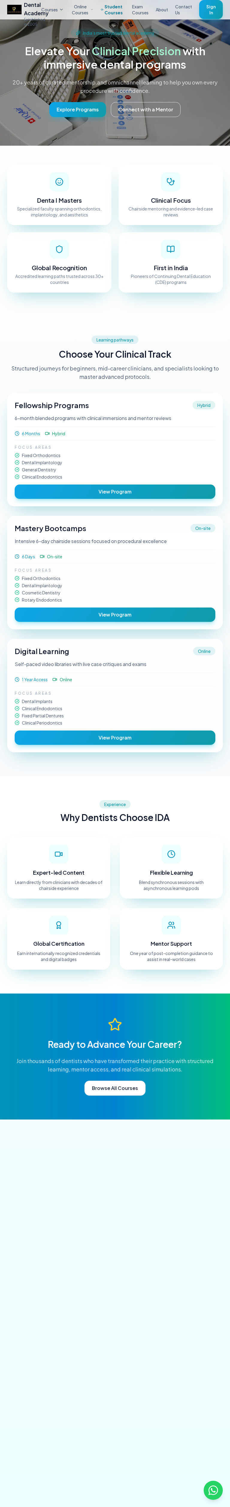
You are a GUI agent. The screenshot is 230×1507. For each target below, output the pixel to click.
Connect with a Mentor (145, 109)
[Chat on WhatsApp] (213, 1490)
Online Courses (80, 9)
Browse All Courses (115, 1088)
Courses (49, 9)
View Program (115, 491)
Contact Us (183, 9)
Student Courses (114, 9)
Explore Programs (78, 109)
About (162, 9)
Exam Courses (140, 9)
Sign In (211, 9)
